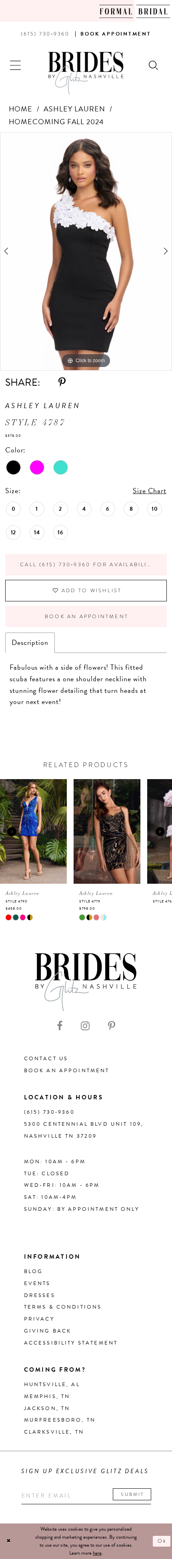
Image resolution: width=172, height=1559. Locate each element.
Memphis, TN (47, 1396)
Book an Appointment (86, 616)
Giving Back (48, 1331)
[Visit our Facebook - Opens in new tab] (59, 1026)
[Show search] (153, 65)
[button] (15, 65)
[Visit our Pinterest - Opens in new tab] (111, 1026)
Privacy (39, 1319)
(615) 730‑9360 (49, 1112)
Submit (132, 1494)
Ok (162, 1541)
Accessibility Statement (71, 1343)
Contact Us (46, 1059)
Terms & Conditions (63, 1307)
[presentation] (40, 831)
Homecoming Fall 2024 (56, 121)
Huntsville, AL (52, 1384)
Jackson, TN (47, 1408)
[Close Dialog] (9, 1541)
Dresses (39, 1295)
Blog (33, 1271)
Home (21, 108)
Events (37, 1283)
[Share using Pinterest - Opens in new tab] (62, 382)
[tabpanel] (86, 251)
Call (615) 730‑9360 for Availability (87, 564)
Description (30, 642)
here (97, 1553)
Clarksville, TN (54, 1432)
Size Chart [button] (149, 490)
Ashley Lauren (74, 108)
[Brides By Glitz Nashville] (86, 73)
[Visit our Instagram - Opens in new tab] (85, 1026)
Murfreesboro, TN (60, 1420)
